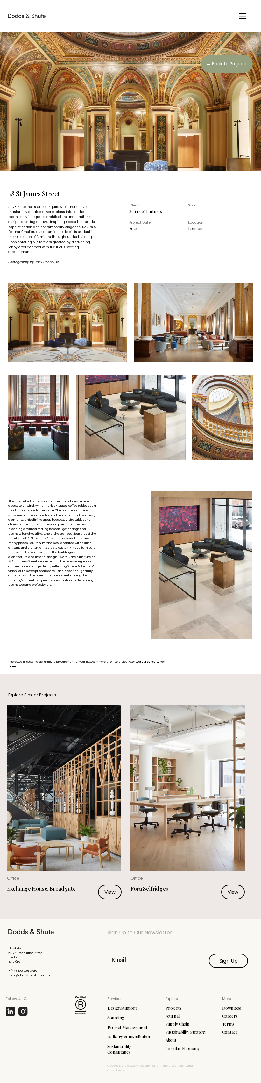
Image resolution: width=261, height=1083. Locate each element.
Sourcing (115, 1017)
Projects (173, 1008)
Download (231, 1008)
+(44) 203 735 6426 (22, 971)
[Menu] (242, 16)
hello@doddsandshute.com (29, 975)
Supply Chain (177, 1024)
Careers (229, 1016)
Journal (173, 1016)
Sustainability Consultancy (119, 1049)
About (171, 1040)
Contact (229, 1032)
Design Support (122, 1008)
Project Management (127, 1027)
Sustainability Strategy (186, 1032)
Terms (228, 1024)
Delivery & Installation (128, 1036)
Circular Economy (183, 1048)
